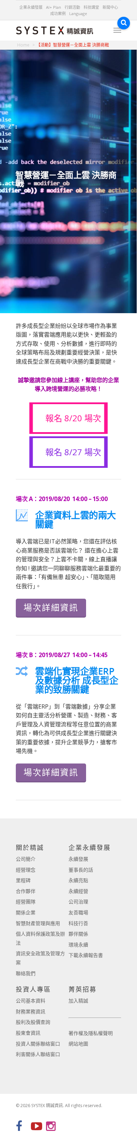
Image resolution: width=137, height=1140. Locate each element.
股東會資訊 (28, 1032)
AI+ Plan (53, 7)
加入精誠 (78, 1000)
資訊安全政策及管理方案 (40, 958)
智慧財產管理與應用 (38, 923)
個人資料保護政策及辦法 (40, 938)
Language (78, 13)
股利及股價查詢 (33, 1022)
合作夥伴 (25, 891)
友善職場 (78, 912)
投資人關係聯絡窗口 (38, 1043)
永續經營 (78, 891)
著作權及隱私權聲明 (90, 1033)
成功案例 (58, 13)
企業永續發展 (31, 7)
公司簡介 (25, 859)
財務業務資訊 (30, 1011)
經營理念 (25, 869)
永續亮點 (78, 880)
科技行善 (78, 923)
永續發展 (78, 859)
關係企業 (25, 912)
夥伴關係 (78, 933)
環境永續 (78, 944)
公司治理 (78, 901)
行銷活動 (72, 7)
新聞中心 (110, 7)
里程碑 (23, 880)
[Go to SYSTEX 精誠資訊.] (26, 45)
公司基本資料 (30, 1000)
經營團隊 (25, 901)
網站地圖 (78, 1043)
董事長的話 (80, 869)
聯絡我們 (25, 973)
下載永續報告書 (85, 955)
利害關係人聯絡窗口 (38, 1054)
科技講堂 (91, 7)
